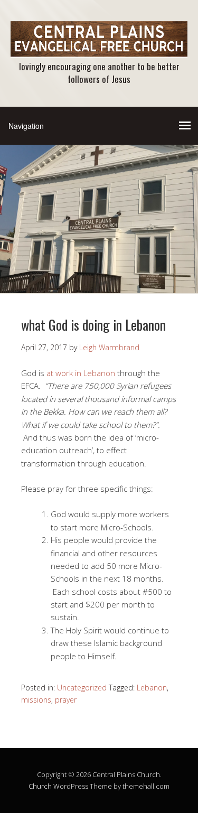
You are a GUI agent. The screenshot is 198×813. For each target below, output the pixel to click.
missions (36, 700)
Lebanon (152, 688)
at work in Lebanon (80, 373)
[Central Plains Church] (99, 48)
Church (40, 786)
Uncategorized (82, 688)
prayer (66, 700)
